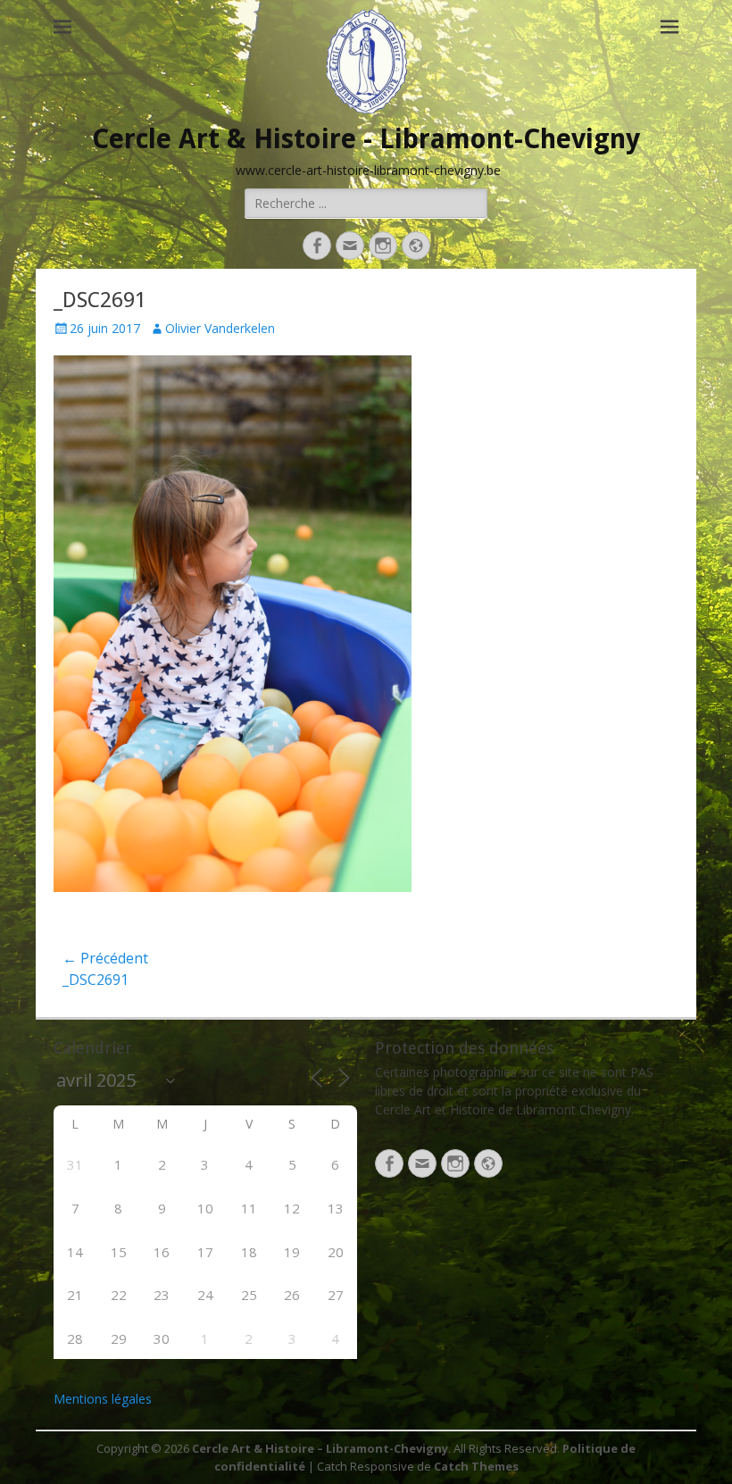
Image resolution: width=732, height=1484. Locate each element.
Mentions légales (103, 1398)
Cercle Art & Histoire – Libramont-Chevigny (320, 1448)
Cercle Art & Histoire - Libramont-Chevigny (366, 138)
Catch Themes (476, 1466)
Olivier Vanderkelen (220, 328)
